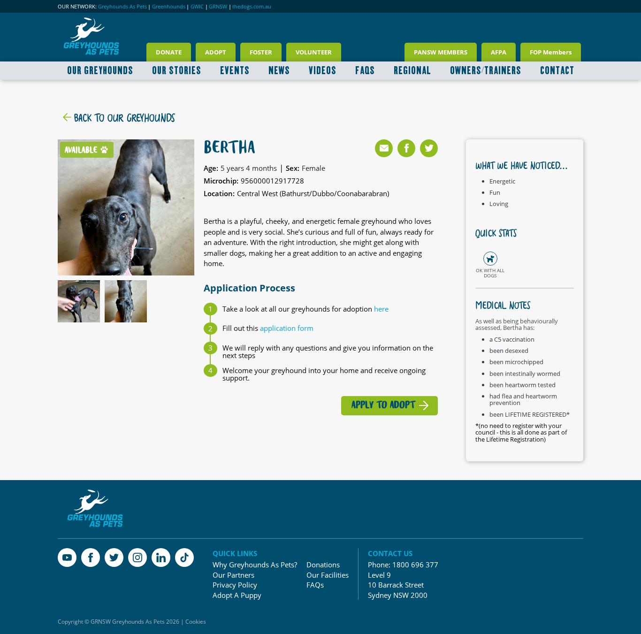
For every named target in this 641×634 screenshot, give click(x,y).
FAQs (315, 585)
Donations (323, 565)
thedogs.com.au (251, 6)
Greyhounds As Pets (122, 6)
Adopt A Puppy (237, 595)
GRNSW (218, 6)
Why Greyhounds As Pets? (255, 565)
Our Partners (233, 575)
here (381, 308)
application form (286, 328)
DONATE (169, 52)
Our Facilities (327, 575)
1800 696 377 (415, 564)
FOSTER (261, 52)
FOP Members (551, 52)
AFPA (498, 52)
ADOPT (215, 52)
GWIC (197, 6)
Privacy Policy (235, 585)
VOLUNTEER (314, 52)
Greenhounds (168, 6)
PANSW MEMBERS (440, 52)
